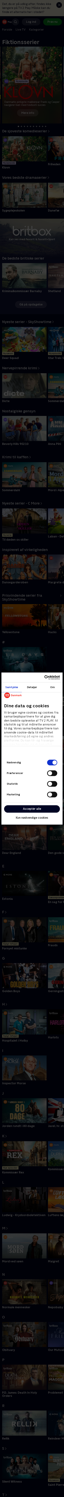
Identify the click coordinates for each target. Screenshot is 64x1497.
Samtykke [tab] (11, 687)
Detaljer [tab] (32, 687)
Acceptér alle (32, 808)
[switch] (52, 773)
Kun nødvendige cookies (32, 818)
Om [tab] (52, 687)
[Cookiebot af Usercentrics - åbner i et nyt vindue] (45, 677)
